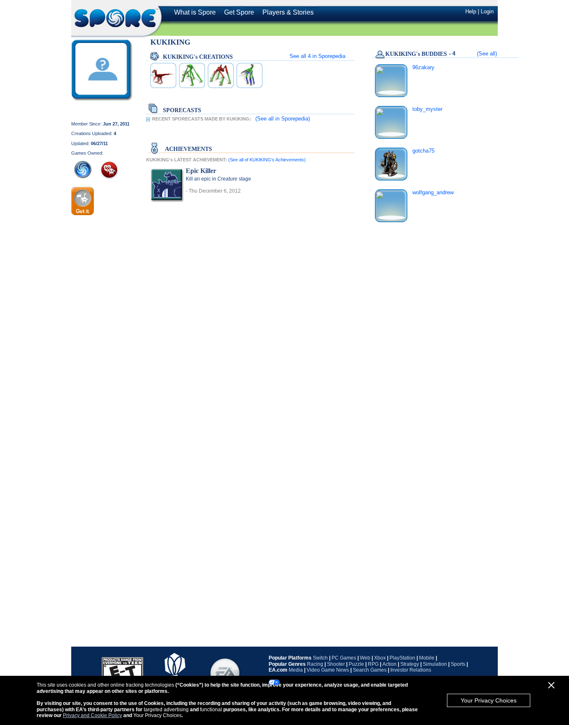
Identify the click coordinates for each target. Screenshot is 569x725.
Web (365, 658)
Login (487, 11)
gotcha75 (423, 151)
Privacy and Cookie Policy (92, 715)
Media (296, 670)
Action (389, 664)
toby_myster (427, 109)
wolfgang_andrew (433, 192)
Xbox (380, 658)
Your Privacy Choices (489, 700)
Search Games (370, 670)
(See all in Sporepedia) (282, 118)
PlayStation (402, 658)
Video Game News (328, 670)
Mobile (426, 658)
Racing (315, 664)
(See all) (487, 53)
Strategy (409, 664)
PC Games (344, 658)
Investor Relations (410, 670)
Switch (320, 658)
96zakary (423, 67)
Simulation (435, 664)
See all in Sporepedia (317, 56)
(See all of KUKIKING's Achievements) (267, 159)
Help (470, 11)
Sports (458, 664)
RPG (373, 664)
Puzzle (356, 664)
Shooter (336, 664)
